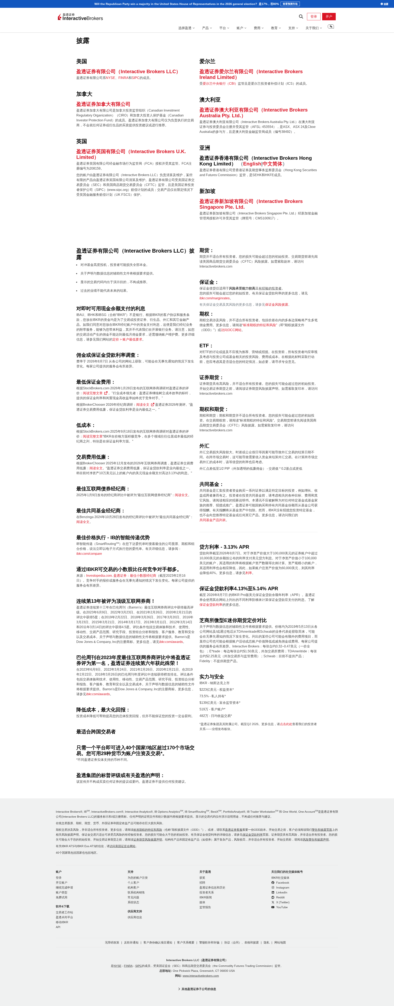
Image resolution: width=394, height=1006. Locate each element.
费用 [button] (257, 28)
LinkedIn (281, 892)
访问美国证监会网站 (122, 846)
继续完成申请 (64, 887)
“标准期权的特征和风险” (259, 325)
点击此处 (286, 724)
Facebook (282, 882)
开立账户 (61, 882)
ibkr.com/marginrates (214, 298)
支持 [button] (291, 28)
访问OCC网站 (231, 330)
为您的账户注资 (138, 877)
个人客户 (133, 882)
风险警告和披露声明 (316, 839)
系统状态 (133, 902)
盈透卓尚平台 (64, 917)
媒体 (202, 902)
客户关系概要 (185, 942)
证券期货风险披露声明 (147, 839)
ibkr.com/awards (171, 642)
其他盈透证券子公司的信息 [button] (199, 989)
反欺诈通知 (131, 942)
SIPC (136, 78)
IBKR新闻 (205, 897)
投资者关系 (206, 892)
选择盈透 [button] (184, 28)
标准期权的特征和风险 (147, 829)
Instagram (282, 887)
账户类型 (61, 892)
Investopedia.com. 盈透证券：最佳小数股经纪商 (121, 575)
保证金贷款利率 (210, 604)
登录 (313, 16)
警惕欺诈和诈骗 (209, 942)
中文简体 (272, 163)
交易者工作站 (64, 912)
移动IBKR (62, 922)
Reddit (280, 897)
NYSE (110, 78)
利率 (248, 573)
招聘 (202, 882)
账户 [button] (240, 28)
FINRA (123, 78)
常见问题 (133, 897)
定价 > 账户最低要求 (127, 339)
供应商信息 (135, 917)
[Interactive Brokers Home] (80, 17)
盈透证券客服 (233, 829)
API (58, 927)
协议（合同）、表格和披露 (241, 942)
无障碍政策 (112, 942)
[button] (331, 28)
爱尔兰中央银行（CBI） (220, 83)
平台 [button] (222, 28)
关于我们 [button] (312, 28)
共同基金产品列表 (212, 520)
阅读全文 (142, 404)
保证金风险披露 (276, 304)
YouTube (281, 907)
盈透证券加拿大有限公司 (103, 104)
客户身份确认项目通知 (157, 942)
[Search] (301, 16)
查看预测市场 (290, 3)
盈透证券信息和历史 (212, 887)
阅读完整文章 (93, 393)
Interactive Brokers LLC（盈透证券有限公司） (197, 960)
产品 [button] (205, 28)
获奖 (202, 877)
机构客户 (133, 887)
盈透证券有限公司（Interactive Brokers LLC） (128, 71)
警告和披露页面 (322, 829)
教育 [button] (274, 28)
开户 (329, 16)
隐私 (266, 942)
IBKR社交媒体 (280, 877)
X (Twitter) (282, 902)
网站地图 (280, 942)
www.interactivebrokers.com (201, 975)
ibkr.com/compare (89, 553)
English (252, 163)
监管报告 (205, 907)
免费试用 (61, 897)
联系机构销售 (136, 892)
